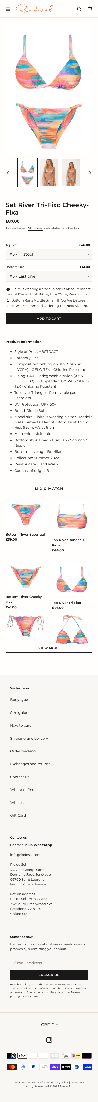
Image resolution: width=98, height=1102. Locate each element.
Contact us (19, 777)
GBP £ (47, 1024)
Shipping (35, 228)
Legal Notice (22, 1082)
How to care (20, 725)
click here (31, 996)
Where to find (22, 789)
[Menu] (8, 8)
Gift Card (18, 815)
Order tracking (23, 751)
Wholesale (19, 802)
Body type (19, 699)
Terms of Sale (40, 1082)
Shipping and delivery (29, 738)
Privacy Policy (60, 1082)
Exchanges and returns (30, 764)
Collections (78, 1082)
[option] (27, 172)
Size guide (19, 712)
